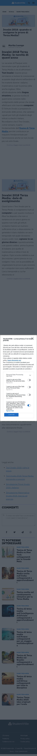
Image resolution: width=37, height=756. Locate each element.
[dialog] (18, 378)
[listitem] (18, 375)
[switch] (29, 380)
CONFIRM (11, 414)
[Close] (33, 339)
